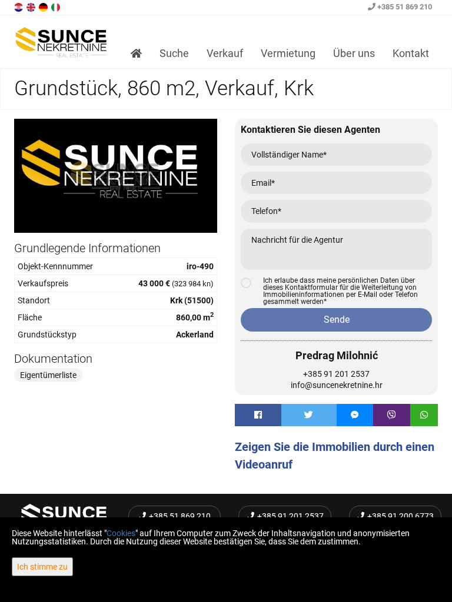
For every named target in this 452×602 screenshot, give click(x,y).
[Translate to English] (31, 6)
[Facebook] (258, 415)
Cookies (121, 533)
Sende (337, 319)
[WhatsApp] (424, 415)
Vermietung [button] (288, 53)
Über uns (354, 53)
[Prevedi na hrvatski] (19, 6)
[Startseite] (136, 53)
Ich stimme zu (42, 566)
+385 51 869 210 (403, 6)
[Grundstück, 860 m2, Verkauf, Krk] (115, 176)
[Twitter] (309, 415)
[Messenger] (355, 415)
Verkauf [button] (225, 53)
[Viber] (391, 415)
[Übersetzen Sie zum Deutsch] (44, 6)
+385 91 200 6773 (400, 516)
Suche (174, 53)
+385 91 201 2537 (336, 374)
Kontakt (411, 53)
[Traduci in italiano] (56, 6)
